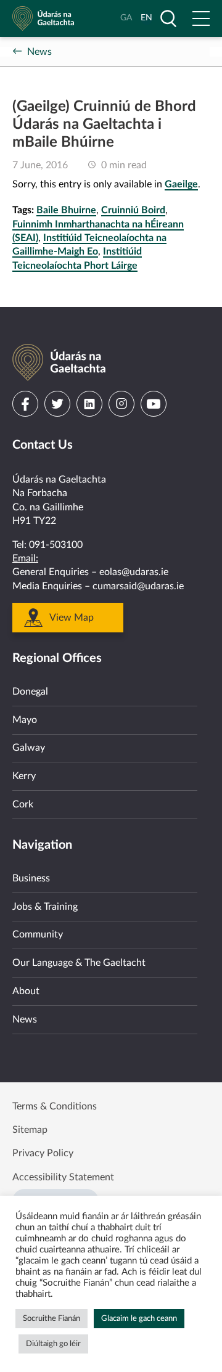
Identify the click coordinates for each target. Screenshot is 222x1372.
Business (31, 878)
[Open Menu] (201, 18)
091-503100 (56, 545)
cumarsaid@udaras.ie (138, 586)
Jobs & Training (45, 907)
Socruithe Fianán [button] (51, 1319)
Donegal (30, 691)
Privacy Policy (42, 1153)
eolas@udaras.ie (133, 572)
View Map (71, 618)
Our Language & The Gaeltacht (79, 963)
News (39, 52)
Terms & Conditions (54, 1106)
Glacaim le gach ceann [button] (139, 1319)
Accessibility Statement (63, 1177)
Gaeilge (181, 184)
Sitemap (29, 1130)
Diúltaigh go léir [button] (53, 1344)
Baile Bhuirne (66, 210)
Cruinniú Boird (133, 210)
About (25, 991)
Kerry (24, 776)
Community (37, 934)
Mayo (24, 720)
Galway (28, 748)
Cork (22, 804)
